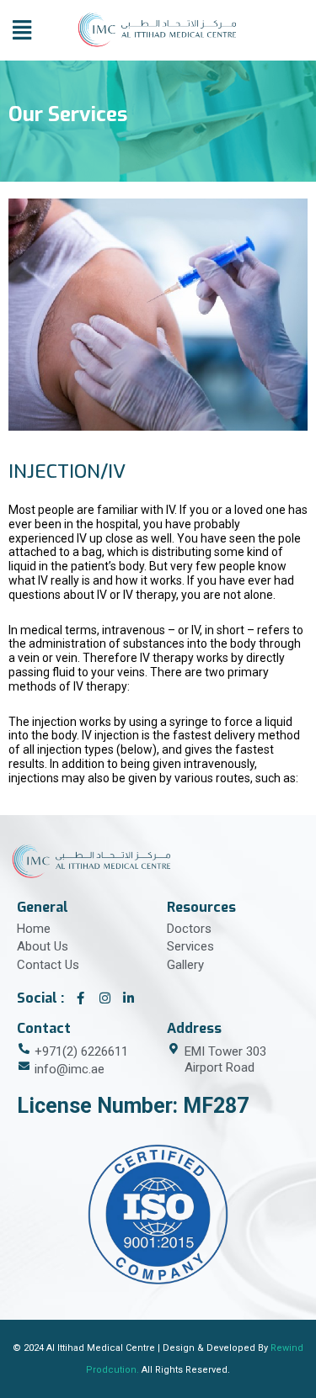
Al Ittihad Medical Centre (100, 1347)
